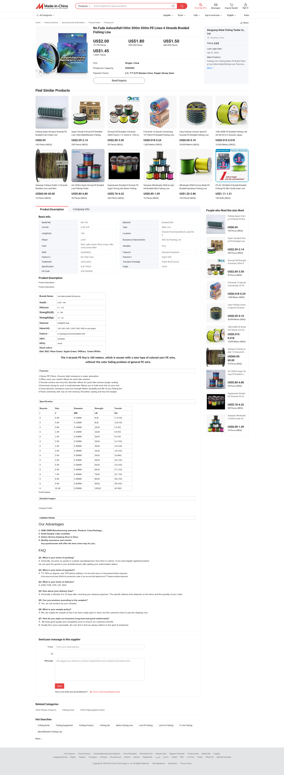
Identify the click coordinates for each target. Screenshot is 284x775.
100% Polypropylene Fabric (92, 709)
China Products (84, 753)
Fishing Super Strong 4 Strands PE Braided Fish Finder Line (237, 217)
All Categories (45, 15)
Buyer (180, 15)
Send (59, 686)
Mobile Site (206, 753)
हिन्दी (181, 757)
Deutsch (136, 757)
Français (103, 757)
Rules (246, 15)
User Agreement (158, 763)
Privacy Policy (186, 763)
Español (82, 757)
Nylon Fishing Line (124, 725)
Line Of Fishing (146, 725)
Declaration (172, 763)
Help (196, 15)
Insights (217, 753)
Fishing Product (86, 725)
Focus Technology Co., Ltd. (123, 763)
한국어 (166, 757)
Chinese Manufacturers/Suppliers (106, 753)
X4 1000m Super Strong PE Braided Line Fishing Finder (237, 373)
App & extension (212, 15)
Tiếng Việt (209, 757)
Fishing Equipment (64, 725)
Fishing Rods (44, 725)
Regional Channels (177, 753)
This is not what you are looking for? (71, 691)
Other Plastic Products (46, 709)
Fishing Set (105, 725)
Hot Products (69, 753)
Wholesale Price (146, 753)
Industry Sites (161, 753)
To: (52, 653)
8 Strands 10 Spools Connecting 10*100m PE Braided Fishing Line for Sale (237, 284)
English (73, 757)
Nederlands (147, 757)
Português (93, 757)
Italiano (127, 757)
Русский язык (115, 757)
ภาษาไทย (190, 757)
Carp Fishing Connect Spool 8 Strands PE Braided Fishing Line (237, 306)
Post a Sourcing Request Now (105, 691)
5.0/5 (216, 43)
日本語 (174, 757)
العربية (157, 757)
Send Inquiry (119, 80)
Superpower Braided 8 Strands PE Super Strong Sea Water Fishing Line (237, 395)
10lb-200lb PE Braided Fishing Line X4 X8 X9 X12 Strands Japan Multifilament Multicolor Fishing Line (237, 328)
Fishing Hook (68, 709)
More (209, 68)
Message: (48, 660)
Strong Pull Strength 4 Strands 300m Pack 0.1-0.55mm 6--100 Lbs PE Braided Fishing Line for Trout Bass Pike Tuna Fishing (237, 262)
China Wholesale (130, 753)
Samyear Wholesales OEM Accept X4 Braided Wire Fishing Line (237, 417)
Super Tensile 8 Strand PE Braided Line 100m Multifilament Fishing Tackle (237, 240)
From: (50, 646)
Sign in (245, 7)
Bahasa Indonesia (224, 757)
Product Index (193, 753)
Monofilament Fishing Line (50, 731)
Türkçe (199, 757)
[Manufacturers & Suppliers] (52, 6)
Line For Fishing (166, 725)
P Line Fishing (186, 725)
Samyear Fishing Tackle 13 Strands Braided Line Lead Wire (237, 351)
